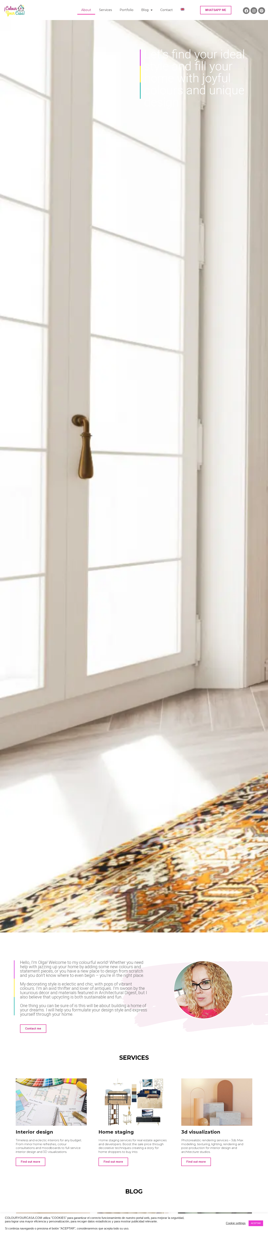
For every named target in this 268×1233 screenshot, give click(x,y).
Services (105, 10)
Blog (145, 10)
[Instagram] (254, 10)
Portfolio (126, 10)
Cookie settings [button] (236, 1223)
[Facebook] (246, 10)
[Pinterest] (261, 10)
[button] (215, 10)
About (86, 10)
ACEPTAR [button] (256, 1223)
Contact (166, 10)
